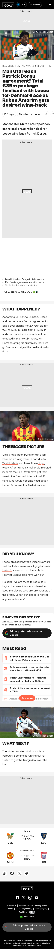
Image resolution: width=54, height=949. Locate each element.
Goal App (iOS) (41, 909)
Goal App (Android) (24, 909)
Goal (17, 940)
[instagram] (30, 898)
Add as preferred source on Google (26, 633)
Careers (10, 909)
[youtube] (36, 898)
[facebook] (17, 898)
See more (27, 698)
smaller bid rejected (39, 467)
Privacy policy (41, 905)
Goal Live (23, 912)
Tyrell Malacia (10, 463)
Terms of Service (26, 905)
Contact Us (11, 905)
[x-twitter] (23, 898)
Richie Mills (8, 66)
